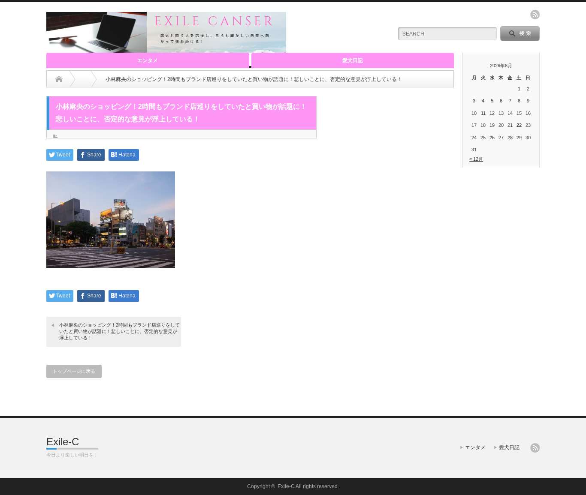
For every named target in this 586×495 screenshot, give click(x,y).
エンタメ (147, 60)
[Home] (59, 79)
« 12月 (476, 159)
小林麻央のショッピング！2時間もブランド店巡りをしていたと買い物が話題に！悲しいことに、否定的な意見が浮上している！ (119, 331)
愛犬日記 (352, 60)
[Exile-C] (166, 49)
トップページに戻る (74, 371)
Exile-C (62, 441)
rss (535, 14)
